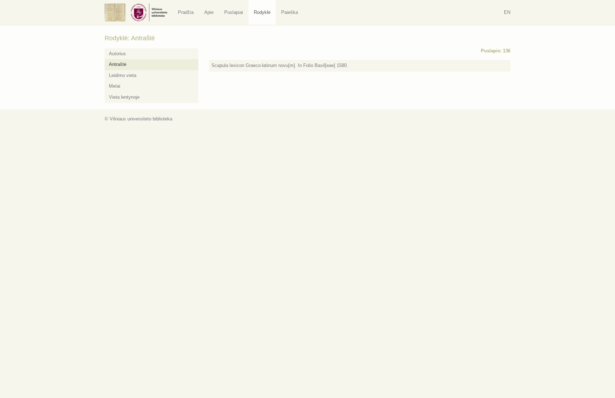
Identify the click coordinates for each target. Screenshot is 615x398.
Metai (114, 86)
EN (507, 12)
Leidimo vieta (122, 75)
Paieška (289, 12)
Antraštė (117, 64)
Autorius (117, 53)
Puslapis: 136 (495, 50)
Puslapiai (233, 12)
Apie (209, 12)
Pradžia (186, 12)
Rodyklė (262, 12)
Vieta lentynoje (124, 97)
